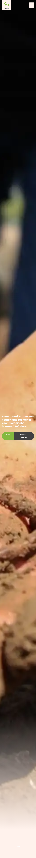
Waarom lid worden (24, 436)
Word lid (8, 436)
